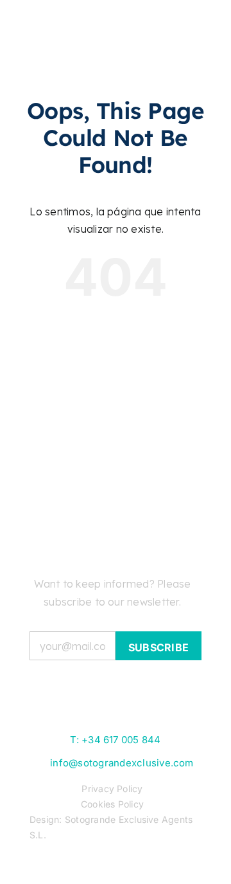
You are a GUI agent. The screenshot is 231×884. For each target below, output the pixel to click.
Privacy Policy (111, 788)
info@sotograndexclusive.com (121, 763)
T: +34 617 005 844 (115, 740)
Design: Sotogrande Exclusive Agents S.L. (111, 827)
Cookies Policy (112, 803)
